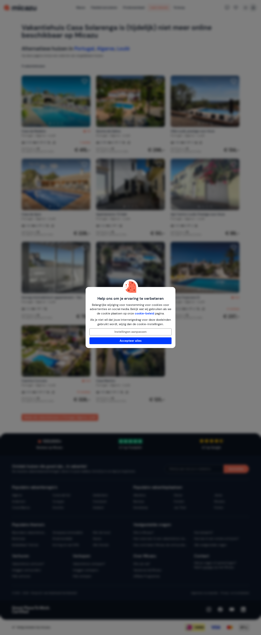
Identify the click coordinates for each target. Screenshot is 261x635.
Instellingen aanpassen (130, 332)
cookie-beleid (144, 313)
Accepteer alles (131, 341)
